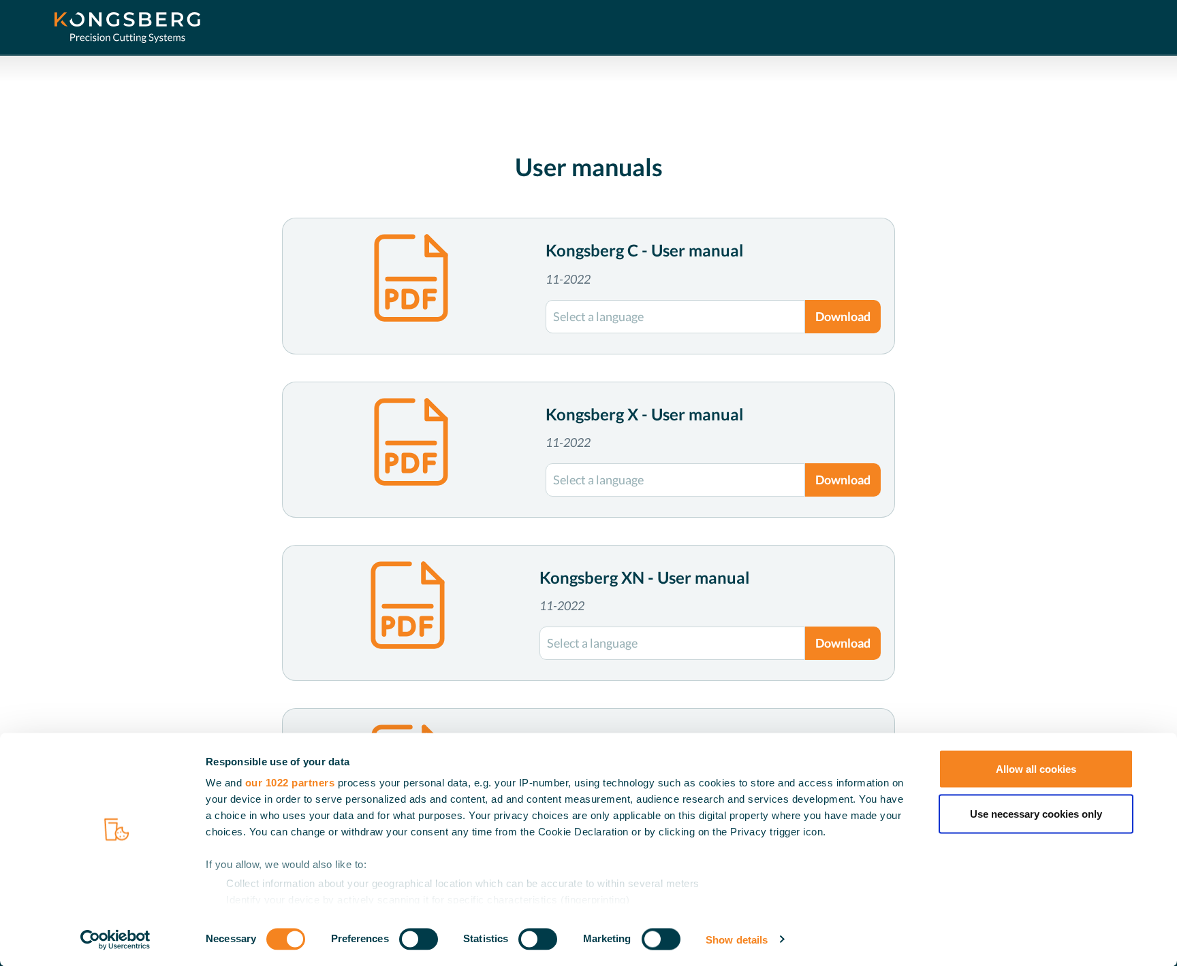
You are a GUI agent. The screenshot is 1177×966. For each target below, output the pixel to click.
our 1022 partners (290, 782)
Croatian (597, 446)
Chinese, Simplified (622, 397)
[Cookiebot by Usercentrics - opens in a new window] (115, 939)
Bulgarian (606, 374)
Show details (737, 939)
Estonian (589, 517)
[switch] (418, 939)
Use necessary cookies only (1036, 813)
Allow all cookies (1036, 769)
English (572, 327)
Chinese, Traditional (624, 421)
